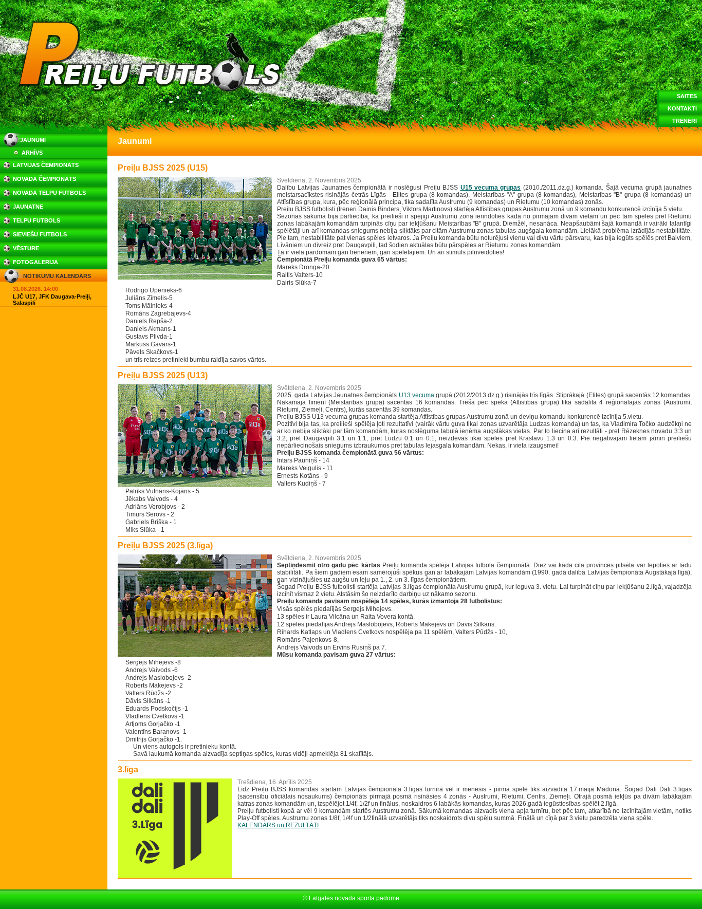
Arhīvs (32, 153)
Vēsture (26, 248)
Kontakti (682, 108)
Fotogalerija (35, 262)
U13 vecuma (416, 395)
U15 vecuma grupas (490, 187)
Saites (687, 96)
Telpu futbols (36, 220)
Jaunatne (28, 206)
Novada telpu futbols (49, 193)
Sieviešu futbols (40, 234)
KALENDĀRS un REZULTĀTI (278, 825)
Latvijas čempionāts (46, 165)
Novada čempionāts (44, 179)
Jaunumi (33, 140)
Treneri (684, 121)
